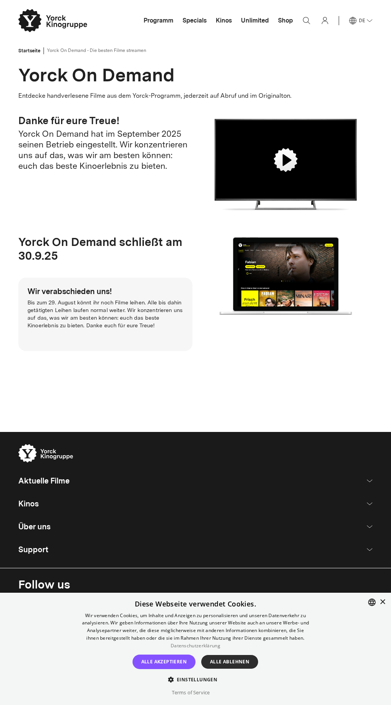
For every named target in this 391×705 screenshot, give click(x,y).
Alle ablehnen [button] (229, 661)
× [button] (382, 602)
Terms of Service (191, 692)
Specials (195, 20)
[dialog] (195, 649)
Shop (285, 20)
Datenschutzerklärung (195, 645)
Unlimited (255, 20)
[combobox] (372, 602)
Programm (158, 20)
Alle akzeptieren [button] (164, 661)
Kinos (224, 20)
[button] (196, 679)
